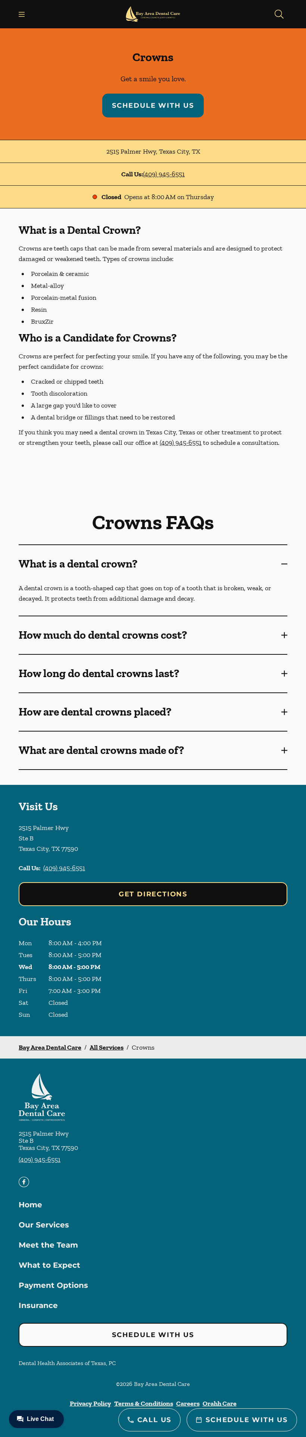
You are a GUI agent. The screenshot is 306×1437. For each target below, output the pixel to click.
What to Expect (49, 1265)
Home (30, 1204)
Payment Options (53, 1285)
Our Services (44, 1224)
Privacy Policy (90, 1403)
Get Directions (153, 894)
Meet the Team (48, 1245)
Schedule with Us (153, 105)
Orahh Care (220, 1403)
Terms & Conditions (143, 1403)
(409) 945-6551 (164, 174)
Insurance (38, 1305)
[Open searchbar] (279, 14)
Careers (188, 1403)
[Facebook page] (24, 1182)
